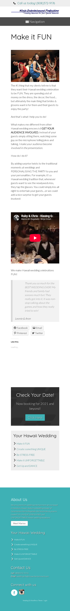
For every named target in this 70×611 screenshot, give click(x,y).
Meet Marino (19, 523)
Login (45, 600)
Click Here (35, 417)
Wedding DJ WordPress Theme (32, 600)
